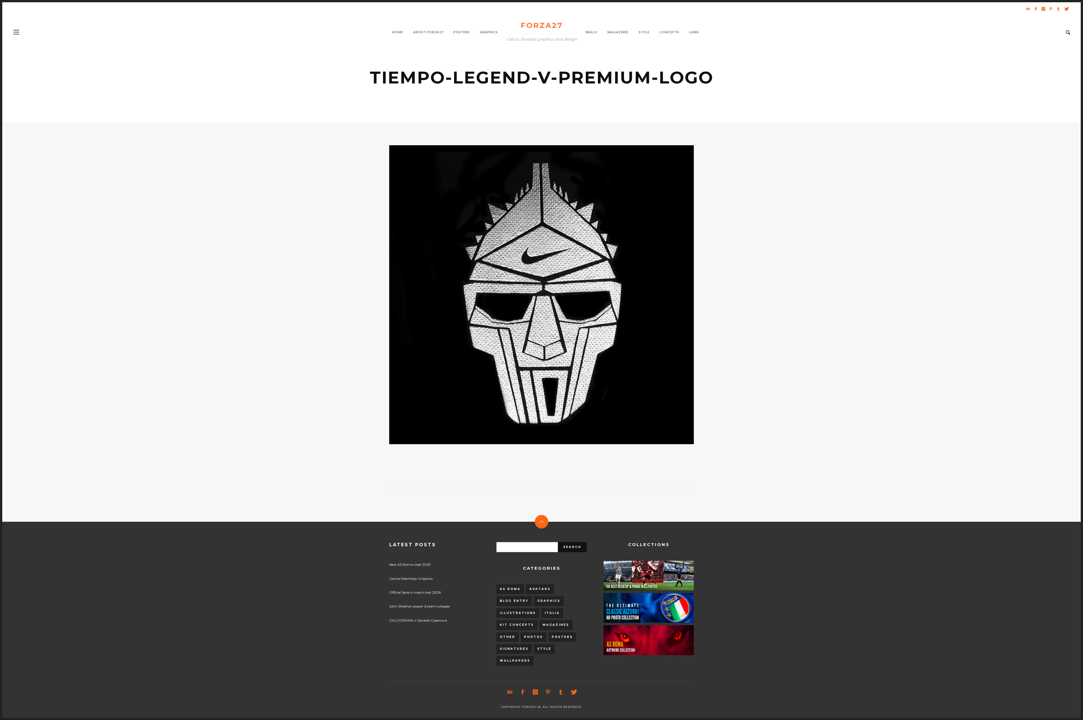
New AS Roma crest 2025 (409, 564)
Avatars (540, 589)
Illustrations (518, 613)
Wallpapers (515, 660)
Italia (552, 613)
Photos (533, 637)
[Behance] (1028, 8)
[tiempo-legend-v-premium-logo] (532, 294)
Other (507, 637)
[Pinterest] (1050, 8)
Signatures (514, 649)
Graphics (548, 601)
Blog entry (514, 601)
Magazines (556, 625)
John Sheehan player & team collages (419, 606)
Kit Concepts (517, 625)
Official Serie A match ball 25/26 (415, 592)
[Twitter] (1066, 8)
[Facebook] (1035, 8)
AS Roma (510, 589)
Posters (562, 637)
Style (544, 649)
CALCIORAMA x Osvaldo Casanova (418, 620)
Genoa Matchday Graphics (411, 578)
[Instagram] (1043, 8)
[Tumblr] (1058, 8)
